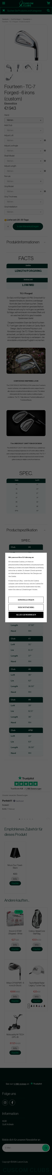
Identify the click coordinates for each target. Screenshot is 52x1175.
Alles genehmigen (26, 615)
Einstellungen (26, 600)
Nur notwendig (26, 607)
